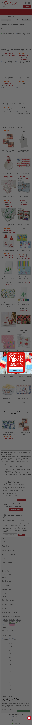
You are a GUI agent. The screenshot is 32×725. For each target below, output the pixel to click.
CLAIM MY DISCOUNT (16, 370)
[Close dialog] (30, 352)
